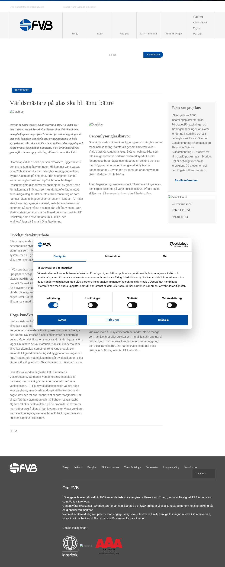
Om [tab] (165, 256)
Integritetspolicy (171, 467)
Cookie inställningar (74, 527)
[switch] (93, 305)
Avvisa (62, 319)
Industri (78, 467)
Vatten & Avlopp (132, 467)
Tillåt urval (112, 319)
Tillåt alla (163, 319)
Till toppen (200, 473)
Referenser (21, 90)
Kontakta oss (190, 467)
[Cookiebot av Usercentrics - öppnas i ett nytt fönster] (172, 244)
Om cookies (152, 467)
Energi (65, 467)
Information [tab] (112, 256)
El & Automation (110, 467)
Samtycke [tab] (60, 256)
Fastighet (91, 467)
